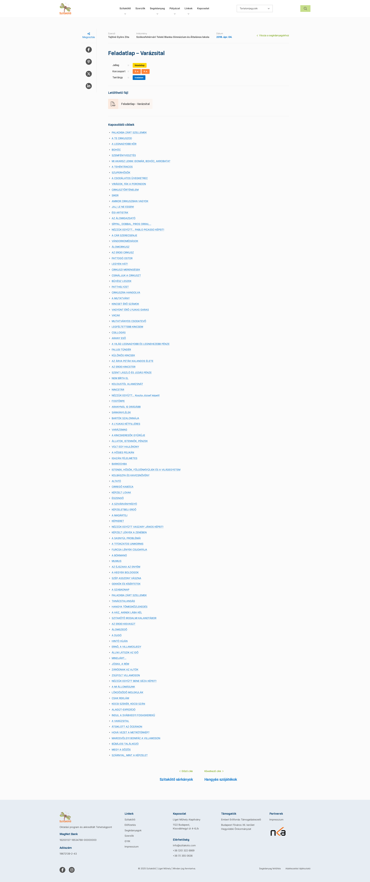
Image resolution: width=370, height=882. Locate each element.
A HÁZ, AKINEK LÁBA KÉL (127, 612)
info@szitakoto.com (184, 845)
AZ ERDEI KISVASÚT (123, 623)
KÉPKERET (118, 521)
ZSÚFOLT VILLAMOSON (126, 675)
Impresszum (132, 846)
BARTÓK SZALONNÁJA (125, 418)
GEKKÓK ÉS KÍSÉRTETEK (126, 583)
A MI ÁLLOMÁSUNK (123, 686)
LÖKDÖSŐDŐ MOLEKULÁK (127, 692)
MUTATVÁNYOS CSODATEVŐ (129, 321)
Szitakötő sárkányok (176, 779)
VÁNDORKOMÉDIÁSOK (125, 241)
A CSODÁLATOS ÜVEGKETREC (130, 178)
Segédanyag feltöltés (270, 868)
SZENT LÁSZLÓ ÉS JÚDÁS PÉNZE (132, 372)
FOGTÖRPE (118, 401)
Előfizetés (130, 824)
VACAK (116, 315)
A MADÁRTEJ (119, 515)
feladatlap (140, 65)
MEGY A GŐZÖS (121, 749)
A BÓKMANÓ (119, 555)
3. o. (137, 71)
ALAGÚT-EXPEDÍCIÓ (123, 709)
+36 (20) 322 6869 (183, 850)
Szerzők (129, 835)
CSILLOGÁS (119, 332)
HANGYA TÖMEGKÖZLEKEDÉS (129, 606)
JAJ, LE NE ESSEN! (123, 206)
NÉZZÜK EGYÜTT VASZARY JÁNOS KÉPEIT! (137, 526)
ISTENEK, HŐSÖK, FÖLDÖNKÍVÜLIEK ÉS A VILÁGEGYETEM (146, 469)
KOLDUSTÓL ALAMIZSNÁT (127, 384)
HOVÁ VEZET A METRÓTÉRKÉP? (130, 732)
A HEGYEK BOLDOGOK (125, 572)
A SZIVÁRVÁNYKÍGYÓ (124, 503)
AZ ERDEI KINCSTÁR (123, 366)
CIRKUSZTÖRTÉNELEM (125, 189)
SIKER (115, 195)
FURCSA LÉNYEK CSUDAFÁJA (129, 549)
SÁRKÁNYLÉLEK (121, 412)
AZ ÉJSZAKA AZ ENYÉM (126, 566)
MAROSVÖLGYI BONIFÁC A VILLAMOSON (136, 738)
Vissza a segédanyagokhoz (274, 35)
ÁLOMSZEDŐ (119, 629)
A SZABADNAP (120, 589)
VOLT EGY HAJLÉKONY (125, 446)
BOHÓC (116, 149)
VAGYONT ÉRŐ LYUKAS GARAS (130, 309)
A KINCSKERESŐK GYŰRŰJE (128, 435)
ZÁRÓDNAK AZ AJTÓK (125, 669)
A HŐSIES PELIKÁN (123, 452)
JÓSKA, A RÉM (120, 663)
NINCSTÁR (118, 389)
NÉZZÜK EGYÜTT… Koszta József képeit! (136, 395)
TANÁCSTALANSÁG (123, 601)
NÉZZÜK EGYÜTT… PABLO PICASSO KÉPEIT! (138, 229)
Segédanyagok (133, 830)
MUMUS (116, 561)
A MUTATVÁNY (121, 298)
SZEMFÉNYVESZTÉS (124, 155)
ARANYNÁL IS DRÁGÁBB (126, 406)
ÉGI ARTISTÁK (120, 212)
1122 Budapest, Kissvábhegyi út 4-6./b (186, 826)
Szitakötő (130, 819)
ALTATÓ (116, 481)
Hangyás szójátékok (220, 779)
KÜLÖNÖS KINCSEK (123, 355)
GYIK (127, 841)
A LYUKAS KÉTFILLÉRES (126, 423)
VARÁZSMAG (119, 429)
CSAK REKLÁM (120, 698)
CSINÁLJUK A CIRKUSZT (126, 275)
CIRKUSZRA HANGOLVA (126, 292)
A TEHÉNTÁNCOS (122, 166)
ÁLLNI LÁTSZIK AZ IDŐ (125, 652)
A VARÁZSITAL (120, 721)
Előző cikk (187, 771)
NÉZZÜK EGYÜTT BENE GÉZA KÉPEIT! (134, 681)
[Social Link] (62, 870)
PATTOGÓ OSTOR (122, 258)
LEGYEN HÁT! (120, 263)
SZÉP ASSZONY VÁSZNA (126, 578)
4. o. (146, 71)
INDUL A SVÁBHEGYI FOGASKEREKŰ (133, 715)
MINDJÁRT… (119, 658)
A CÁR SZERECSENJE (124, 235)
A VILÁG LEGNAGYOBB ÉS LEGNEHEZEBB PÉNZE (141, 344)
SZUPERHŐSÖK (121, 172)
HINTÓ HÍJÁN (120, 641)
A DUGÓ (117, 635)
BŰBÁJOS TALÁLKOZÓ (125, 743)
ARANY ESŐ (119, 338)
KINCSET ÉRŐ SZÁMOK (125, 303)
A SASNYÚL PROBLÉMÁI (126, 538)
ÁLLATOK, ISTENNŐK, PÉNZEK (130, 441)
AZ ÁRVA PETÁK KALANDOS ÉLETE (132, 361)
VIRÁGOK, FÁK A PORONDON (129, 184)
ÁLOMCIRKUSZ (121, 246)
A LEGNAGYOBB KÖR (124, 143)
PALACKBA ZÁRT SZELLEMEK (129, 132)
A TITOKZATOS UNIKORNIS (127, 543)
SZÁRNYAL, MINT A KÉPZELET (130, 755)
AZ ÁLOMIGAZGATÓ (123, 218)
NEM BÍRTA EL (120, 378)
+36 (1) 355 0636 (183, 855)
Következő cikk (212, 771)
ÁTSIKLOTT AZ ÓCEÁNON (127, 726)
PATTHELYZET (120, 286)
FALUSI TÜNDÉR (121, 349)
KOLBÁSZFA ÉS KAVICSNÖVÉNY (130, 475)
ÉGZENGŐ (118, 498)
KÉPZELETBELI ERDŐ (124, 509)
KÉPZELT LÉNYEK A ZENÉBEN (129, 532)
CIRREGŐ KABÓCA (122, 486)
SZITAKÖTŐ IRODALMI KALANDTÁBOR (134, 618)
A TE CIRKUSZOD (122, 138)
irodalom (139, 77)
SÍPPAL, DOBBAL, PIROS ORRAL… (131, 224)
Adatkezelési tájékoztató (297, 868)
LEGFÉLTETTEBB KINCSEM (127, 326)
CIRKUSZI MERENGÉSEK (126, 269)
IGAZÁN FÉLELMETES (124, 458)
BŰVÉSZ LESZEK (121, 281)
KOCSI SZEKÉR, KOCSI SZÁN (128, 703)
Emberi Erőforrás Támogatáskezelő (241, 819)
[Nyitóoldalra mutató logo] (86, 817)
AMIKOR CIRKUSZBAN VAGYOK (130, 201)
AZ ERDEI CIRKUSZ (123, 252)
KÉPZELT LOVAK (121, 492)
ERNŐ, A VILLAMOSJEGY (126, 646)
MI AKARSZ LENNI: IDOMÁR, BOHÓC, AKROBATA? (141, 161)
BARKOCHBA (119, 463)
